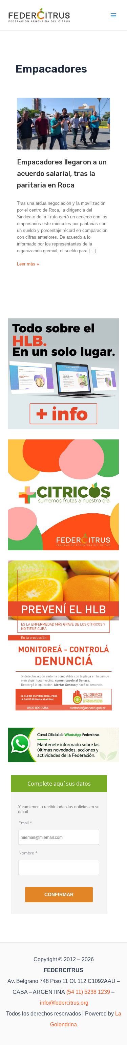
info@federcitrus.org (64, 1003)
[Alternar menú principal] (114, 15)
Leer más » (28, 264)
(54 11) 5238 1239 (88, 992)
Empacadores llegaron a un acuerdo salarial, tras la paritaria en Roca (62, 173)
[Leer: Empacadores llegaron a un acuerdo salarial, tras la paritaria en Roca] (63, 124)
